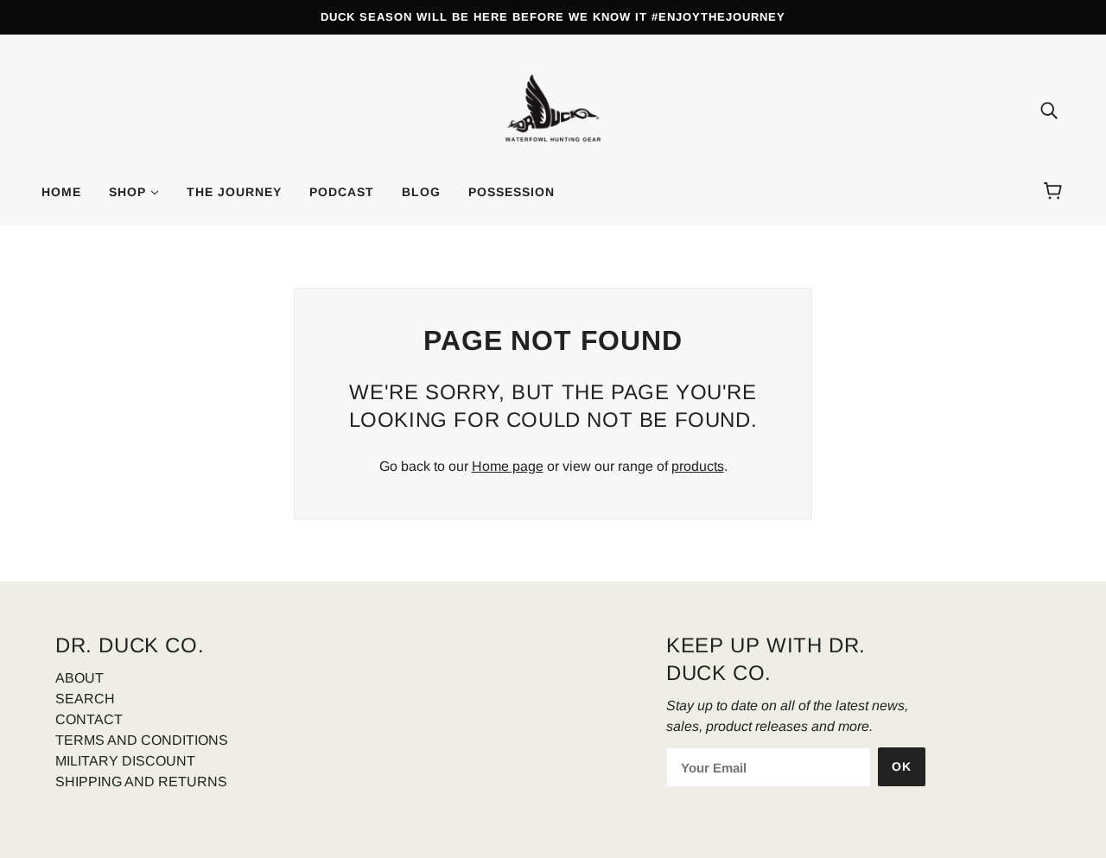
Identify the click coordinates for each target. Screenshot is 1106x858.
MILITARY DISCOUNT (125, 760)
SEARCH (85, 698)
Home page (507, 466)
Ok (902, 766)
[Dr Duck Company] (553, 109)
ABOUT (79, 678)
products (697, 466)
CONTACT (89, 719)
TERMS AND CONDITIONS (141, 740)
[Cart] (1055, 192)
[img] (1049, 110)
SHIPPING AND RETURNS (141, 781)
